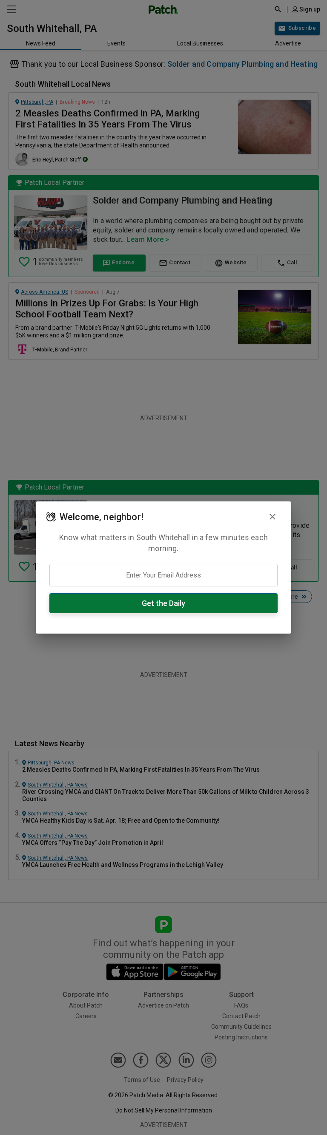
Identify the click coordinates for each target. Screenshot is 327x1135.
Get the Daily (163, 603)
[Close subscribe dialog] (272, 516)
